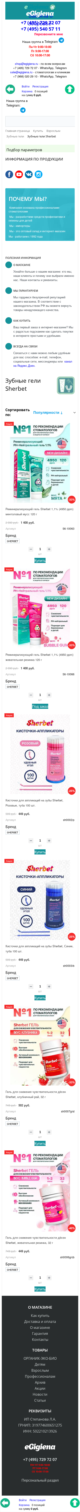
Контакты (40, 1339)
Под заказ (40, 706)
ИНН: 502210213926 (40, 1431)
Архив (40, 1382)
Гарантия (40, 1333)
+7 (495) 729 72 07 (40, 1459)
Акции (40, 1388)
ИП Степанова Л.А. (40, 1419)
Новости (40, 1394)
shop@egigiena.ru (26, 63)
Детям (40, 1364)
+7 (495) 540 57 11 (40, 29)
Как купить (40, 1315)
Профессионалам (40, 1376)
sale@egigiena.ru (21, 72)
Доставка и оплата (40, 1321)
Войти (23, 1500)
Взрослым (40, 1370)
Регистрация (40, 86)
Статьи (40, 1400)
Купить (40, 560)
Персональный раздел (40, 1480)
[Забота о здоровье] (40, 7)
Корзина (24, 1505)
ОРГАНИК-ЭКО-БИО (40, 1358)
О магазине (40, 1327)
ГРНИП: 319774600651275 (40, 1425)
